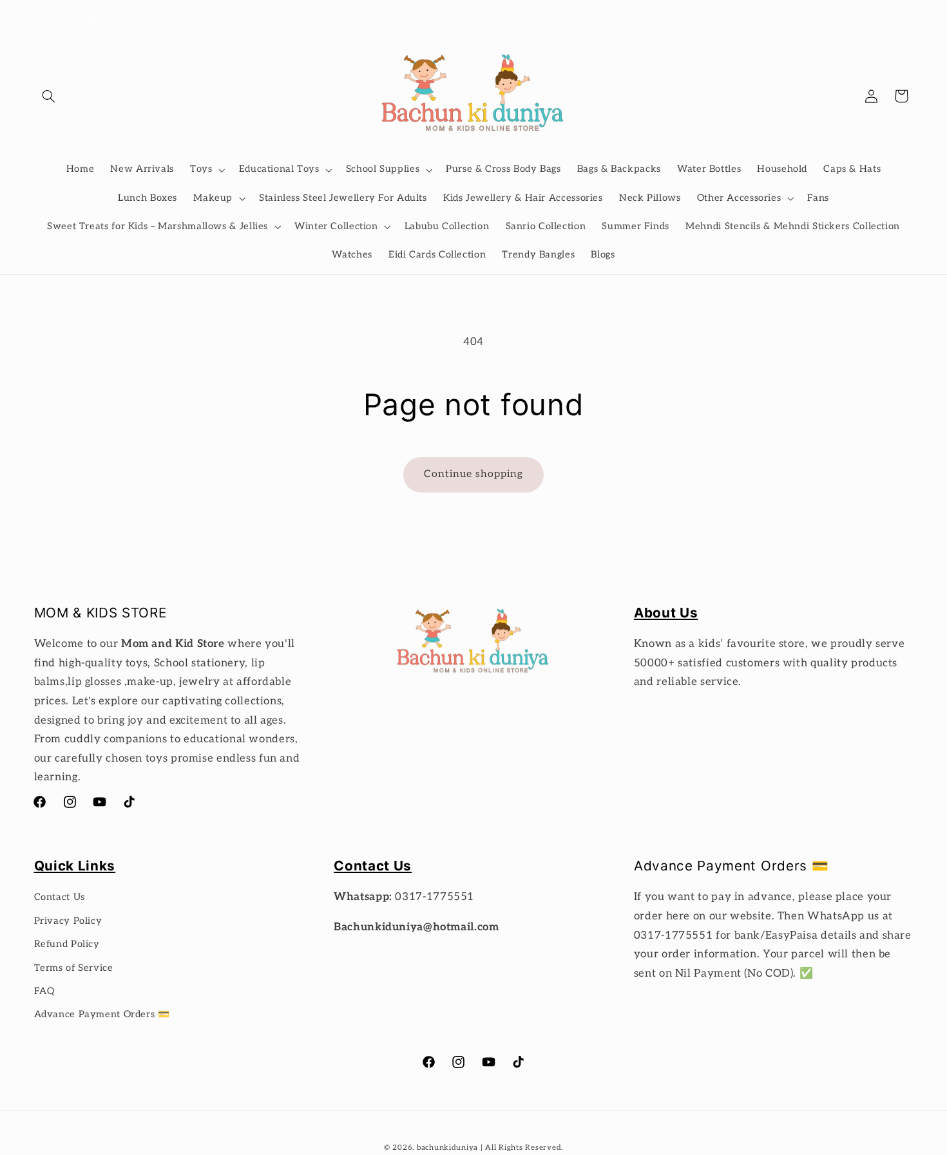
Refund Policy (67, 944)
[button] (49, 96)
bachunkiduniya (447, 1147)
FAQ (44, 991)
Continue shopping (474, 474)
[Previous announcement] (301, 19)
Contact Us (59, 897)
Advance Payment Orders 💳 (102, 1014)
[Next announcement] (645, 19)
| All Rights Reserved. (522, 1147)
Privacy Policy (68, 921)
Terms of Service (73, 967)
